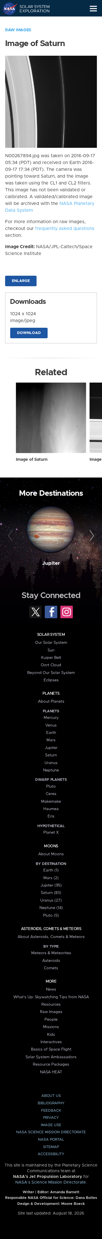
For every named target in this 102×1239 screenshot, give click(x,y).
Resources (51, 1004)
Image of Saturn (32, 460)
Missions (51, 1027)
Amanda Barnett (64, 1192)
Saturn (51, 755)
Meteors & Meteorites (51, 953)
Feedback (51, 1111)
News (51, 989)
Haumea (51, 809)
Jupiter (51, 563)
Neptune (51, 770)
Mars (51, 740)
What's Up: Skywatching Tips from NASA (51, 997)
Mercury (51, 718)
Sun (51, 650)
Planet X (51, 833)
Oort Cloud (51, 665)
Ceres (51, 794)
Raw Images (18, 30)
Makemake (51, 802)
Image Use (51, 1125)
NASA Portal (51, 1140)
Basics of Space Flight (51, 1049)
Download (29, 333)
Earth (51, 733)
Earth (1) (51, 870)
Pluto (51, 786)
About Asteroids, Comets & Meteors (51, 937)
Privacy (51, 1118)
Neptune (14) (51, 908)
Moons (51, 846)
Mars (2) (51, 878)
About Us (51, 1096)
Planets (50, 694)
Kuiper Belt (51, 658)
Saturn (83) (51, 893)
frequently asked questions (64, 228)
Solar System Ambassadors (51, 1057)
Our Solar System (51, 643)
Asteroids (51, 961)
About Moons (51, 854)
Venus (51, 725)
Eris (51, 816)
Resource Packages (51, 1064)
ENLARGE (21, 281)
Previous (11, 536)
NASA (7, 8)
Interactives (51, 1042)
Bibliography (51, 1103)
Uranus (51, 763)
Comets (51, 968)
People (51, 1020)
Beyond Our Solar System (51, 673)
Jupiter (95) (51, 885)
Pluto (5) (51, 916)
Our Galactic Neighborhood (31, 21)
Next (91, 536)
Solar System (51, 635)
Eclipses (51, 680)
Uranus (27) (51, 900)
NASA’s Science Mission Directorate (50, 1182)
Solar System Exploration (31, 8)
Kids (51, 1035)
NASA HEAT (51, 1072)
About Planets (51, 701)
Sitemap (51, 1147)
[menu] (93, 8)
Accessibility (51, 1154)
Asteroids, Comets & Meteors (51, 929)
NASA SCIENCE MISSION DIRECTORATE (51, 1132)
